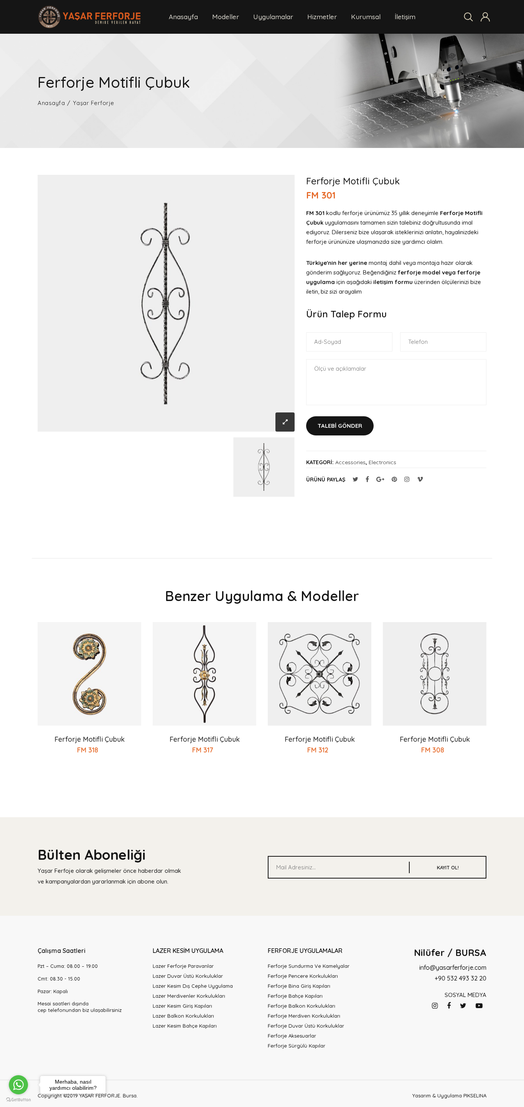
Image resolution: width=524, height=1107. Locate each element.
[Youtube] (479, 1005)
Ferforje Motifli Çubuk (89, 739)
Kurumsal (366, 17)
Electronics (382, 462)
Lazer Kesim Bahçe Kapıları (185, 1026)
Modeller (225, 17)
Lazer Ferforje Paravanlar (183, 966)
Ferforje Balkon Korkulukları (301, 1006)
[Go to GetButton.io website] (18, 1099)
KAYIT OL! (448, 867)
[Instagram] (435, 1005)
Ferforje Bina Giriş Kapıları (299, 986)
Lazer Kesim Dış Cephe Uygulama (193, 986)
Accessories (350, 462)
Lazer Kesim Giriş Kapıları (182, 1006)
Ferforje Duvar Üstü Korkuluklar (306, 1026)
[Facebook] (449, 1005)
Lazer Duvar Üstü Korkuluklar (188, 976)
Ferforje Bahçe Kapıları (295, 996)
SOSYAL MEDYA (465, 995)
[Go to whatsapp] (18, 1084)
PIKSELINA (474, 1095)
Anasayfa (183, 17)
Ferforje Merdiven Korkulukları (304, 1016)
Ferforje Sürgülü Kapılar (296, 1046)
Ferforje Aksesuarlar (292, 1036)
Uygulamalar (273, 17)
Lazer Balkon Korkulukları (183, 1016)
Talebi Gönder (340, 425)
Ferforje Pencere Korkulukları (303, 976)
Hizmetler (322, 17)
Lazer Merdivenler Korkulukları (189, 996)
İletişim (405, 17)
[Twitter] (463, 1005)
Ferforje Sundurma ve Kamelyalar (308, 966)
